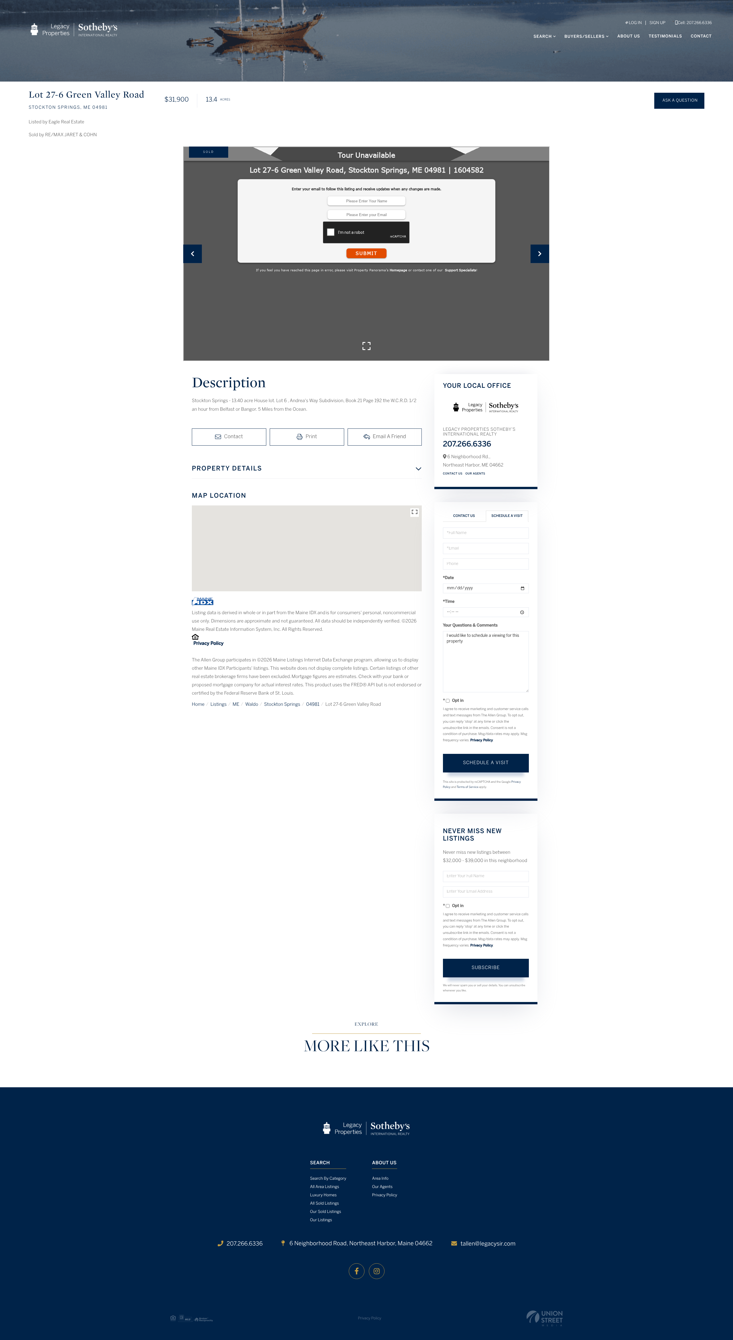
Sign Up (657, 23)
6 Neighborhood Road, (360, 1243)
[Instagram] (377, 1271)
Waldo (251, 705)
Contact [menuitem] (701, 36)
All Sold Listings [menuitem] (324, 1203)
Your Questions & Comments (470, 625)
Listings (218, 705)
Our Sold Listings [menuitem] (325, 1212)
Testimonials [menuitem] (665, 36)
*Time (449, 602)
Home (198, 705)
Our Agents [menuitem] (382, 1187)
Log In (635, 23)
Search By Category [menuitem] (328, 1179)
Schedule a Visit (507, 516)
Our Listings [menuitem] (321, 1220)
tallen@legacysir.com (487, 1244)
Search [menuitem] (542, 37)
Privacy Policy (208, 644)
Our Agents (475, 474)
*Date (448, 578)
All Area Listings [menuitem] (324, 1187)
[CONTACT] (679, 101)
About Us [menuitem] (628, 36)
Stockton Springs (282, 705)
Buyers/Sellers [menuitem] (584, 37)
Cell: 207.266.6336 (695, 23)
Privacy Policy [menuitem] (384, 1195)
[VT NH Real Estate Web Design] (545, 1318)
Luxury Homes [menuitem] (323, 1195)
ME (235, 705)
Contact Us (453, 474)
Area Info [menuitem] (380, 1179)
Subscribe (486, 968)
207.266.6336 (467, 444)
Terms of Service (467, 787)
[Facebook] (356, 1271)
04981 (313, 705)
